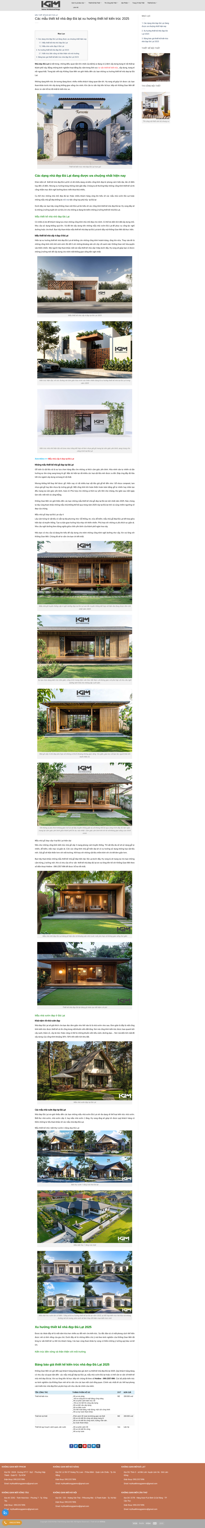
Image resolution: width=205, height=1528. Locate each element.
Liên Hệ (75, 7)
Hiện (65, 34)
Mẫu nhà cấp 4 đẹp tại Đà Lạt (61, 459)
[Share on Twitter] (76, 1446)
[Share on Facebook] (71, 1446)
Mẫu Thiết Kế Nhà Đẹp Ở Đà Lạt (46, 15)
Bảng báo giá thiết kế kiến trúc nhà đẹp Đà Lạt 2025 (57, 57)
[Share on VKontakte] (89, 1446)
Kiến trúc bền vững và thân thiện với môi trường (59, 53)
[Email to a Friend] (80, 1446)
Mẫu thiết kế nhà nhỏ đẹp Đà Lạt (53, 43)
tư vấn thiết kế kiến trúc (108, 68)
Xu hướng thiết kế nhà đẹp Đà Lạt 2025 (52, 50)
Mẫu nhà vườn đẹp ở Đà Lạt (51, 46)
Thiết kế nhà (151, 3)
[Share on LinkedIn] (94, 1446)
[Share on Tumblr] (98, 1446)
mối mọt (66, 200)
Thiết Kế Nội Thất (94, 3)
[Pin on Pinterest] (85, 1446)
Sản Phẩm (124, 3)
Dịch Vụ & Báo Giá (78, 3)
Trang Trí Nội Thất (138, 3)
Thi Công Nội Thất (110, 3)
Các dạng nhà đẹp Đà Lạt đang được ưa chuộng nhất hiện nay (61, 39)
